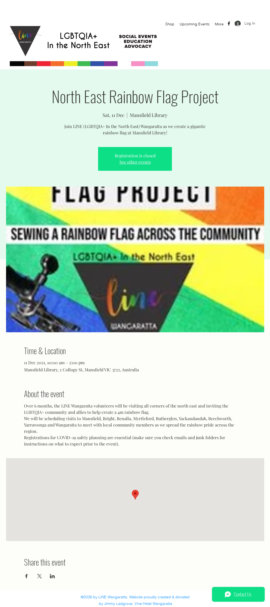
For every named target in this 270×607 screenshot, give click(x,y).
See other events (135, 162)
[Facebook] (229, 23)
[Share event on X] (39, 576)
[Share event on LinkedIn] (52, 576)
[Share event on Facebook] (26, 576)
